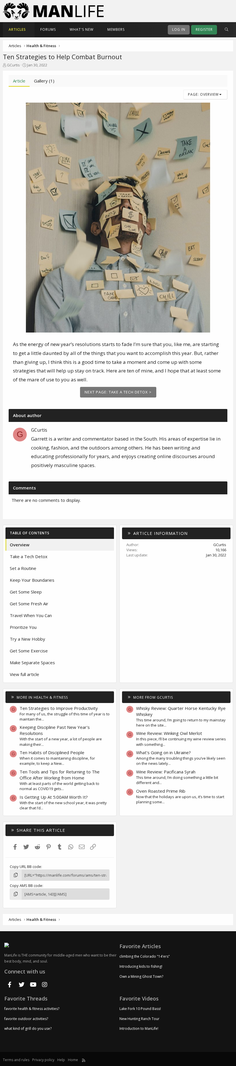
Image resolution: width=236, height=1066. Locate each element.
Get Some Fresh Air (29, 603)
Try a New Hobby (27, 639)
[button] (31, 29)
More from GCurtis (153, 697)
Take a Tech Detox (28, 556)
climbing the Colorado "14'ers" (144, 956)
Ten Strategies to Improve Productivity (59, 708)
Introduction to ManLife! (138, 1028)
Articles (17, 29)
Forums (48, 29)
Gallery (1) (44, 81)
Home (73, 1059)
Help (61, 1059)
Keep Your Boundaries (32, 580)
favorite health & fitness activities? (31, 1009)
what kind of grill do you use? (28, 1028)
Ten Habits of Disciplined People (52, 752)
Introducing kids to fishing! (140, 966)
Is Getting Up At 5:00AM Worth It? (54, 797)
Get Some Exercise (29, 651)
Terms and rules (16, 1059)
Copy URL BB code (25, 866)
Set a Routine (23, 568)
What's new (82, 29)
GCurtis (13, 65)
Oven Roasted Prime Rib (160, 791)
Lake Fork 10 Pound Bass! (140, 1009)
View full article (24, 674)
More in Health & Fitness (42, 697)
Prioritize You (23, 627)
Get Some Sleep (26, 592)
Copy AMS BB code (26, 885)
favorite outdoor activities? (26, 1018)
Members (116, 29)
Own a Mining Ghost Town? (141, 976)
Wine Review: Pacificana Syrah (165, 772)
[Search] (226, 29)
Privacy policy (43, 1059)
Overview (19, 545)
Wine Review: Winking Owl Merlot (169, 733)
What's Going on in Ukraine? (163, 752)
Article (19, 81)
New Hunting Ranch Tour (139, 1018)
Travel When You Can (31, 615)
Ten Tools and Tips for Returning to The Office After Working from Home (60, 775)
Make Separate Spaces (32, 662)
